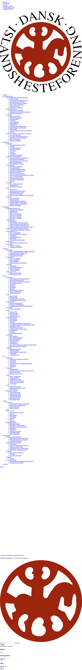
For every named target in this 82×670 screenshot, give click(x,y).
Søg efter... (17, 643)
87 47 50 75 (5, 518)
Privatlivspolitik (4, 530)
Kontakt (5, 507)
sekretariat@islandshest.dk (10, 519)
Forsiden (5, 505)
